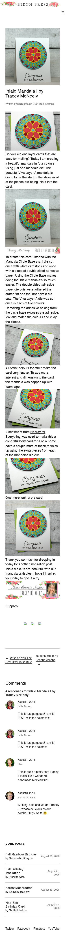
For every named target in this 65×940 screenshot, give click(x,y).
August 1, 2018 (26, 702)
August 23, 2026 (50, 856)
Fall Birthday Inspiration (15, 873)
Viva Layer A (27, 173)
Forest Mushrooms (18, 889)
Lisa (20, 764)
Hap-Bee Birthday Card (16, 906)
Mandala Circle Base (20, 261)
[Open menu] (63, 13)
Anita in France (26, 797)
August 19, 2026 (50, 890)
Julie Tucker (24, 706)
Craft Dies (38, 104)
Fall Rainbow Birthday (21, 856)
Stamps (49, 104)
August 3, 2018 (26, 793)
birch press (23, 104)
